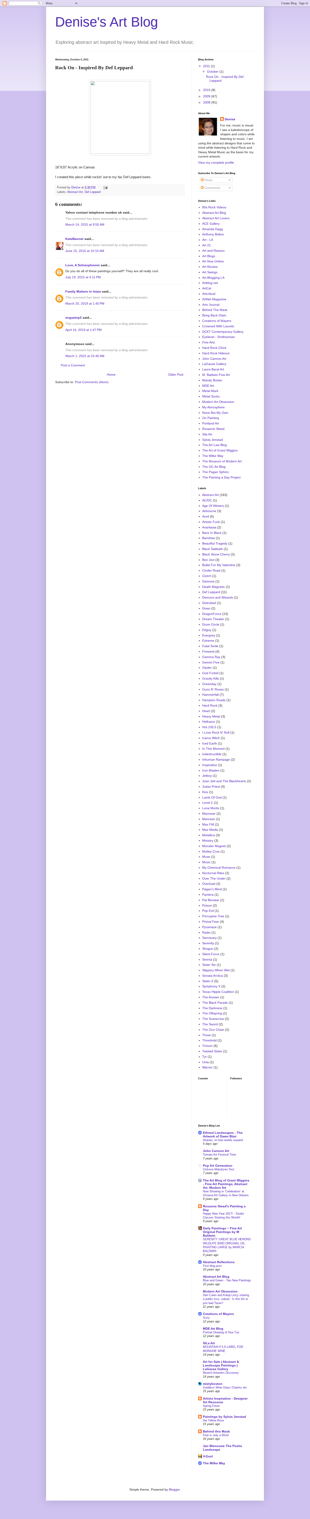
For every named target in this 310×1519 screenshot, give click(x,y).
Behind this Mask (216, 1431)
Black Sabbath (212, 549)
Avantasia (209, 527)
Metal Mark (210, 391)
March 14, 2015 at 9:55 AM (84, 224)
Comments (212, 188)
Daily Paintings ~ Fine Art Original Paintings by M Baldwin (222, 1231)
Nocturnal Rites (213, 873)
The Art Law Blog (214, 445)
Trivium (207, 1046)
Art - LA (207, 240)
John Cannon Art (214, 358)
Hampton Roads (214, 700)
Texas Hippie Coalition (218, 992)
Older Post (175, 374)
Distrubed (209, 603)
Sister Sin (209, 965)
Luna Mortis (210, 808)
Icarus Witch (211, 738)
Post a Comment (73, 365)
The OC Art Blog (214, 467)
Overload (208, 883)
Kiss (205, 792)
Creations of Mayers (216, 321)
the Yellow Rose (213, 1420)
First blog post (212, 1265)
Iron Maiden (210, 770)
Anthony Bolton (213, 234)
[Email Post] (105, 187)
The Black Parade (215, 1002)
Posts (208, 180)
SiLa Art (209, 1343)
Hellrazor (208, 721)
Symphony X (211, 986)
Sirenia (207, 959)
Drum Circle (210, 624)
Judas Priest (211, 786)
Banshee (208, 538)
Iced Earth (209, 743)
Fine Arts (208, 342)
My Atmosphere (213, 407)
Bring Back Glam (214, 315)
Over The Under (214, 878)
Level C (207, 802)
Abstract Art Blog (214, 213)
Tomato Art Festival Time (219, 1154)
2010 (207, 90)
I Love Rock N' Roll (215, 732)
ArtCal (206, 288)
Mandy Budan (212, 380)
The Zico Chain (213, 1029)
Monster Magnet (214, 846)
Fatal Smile (210, 646)
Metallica (208, 835)
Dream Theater (213, 619)
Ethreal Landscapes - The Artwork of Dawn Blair (223, 1134)
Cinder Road (211, 570)
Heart (206, 711)
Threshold (209, 1040)
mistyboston (212, 1384)
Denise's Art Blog (106, 22)
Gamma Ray (211, 657)
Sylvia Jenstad (212, 439)
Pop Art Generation (217, 1165)
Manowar (209, 813)
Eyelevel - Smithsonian (218, 337)
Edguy (206, 630)
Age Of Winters (213, 506)
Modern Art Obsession (218, 402)
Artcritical (208, 294)
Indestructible (211, 754)
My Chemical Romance (219, 867)
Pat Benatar (210, 900)
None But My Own (215, 412)
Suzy (206, 1317)
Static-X (207, 981)
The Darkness (212, 1008)
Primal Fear (210, 921)
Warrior (207, 1067)
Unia (205, 1062)
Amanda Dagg (212, 229)
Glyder (207, 667)
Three (206, 1035)
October (213, 71)
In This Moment (213, 748)
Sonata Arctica (212, 975)
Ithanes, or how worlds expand (223, 1140)
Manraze (208, 819)
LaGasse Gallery (214, 364)
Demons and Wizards (217, 597)
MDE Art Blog (213, 1328)
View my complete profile (216, 162)
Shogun (207, 948)
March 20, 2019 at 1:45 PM (84, 303)
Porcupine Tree (213, 916)
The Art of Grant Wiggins (220, 450)
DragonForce (211, 614)
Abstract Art (75, 192)
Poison (207, 905)
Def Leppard (93, 192)
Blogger (174, 1489)
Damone (208, 581)
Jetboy (207, 775)
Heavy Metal (211, 716)
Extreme (208, 640)
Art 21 (206, 245)
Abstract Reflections (219, 1262)
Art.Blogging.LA (213, 277)
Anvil (205, 516)
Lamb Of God (212, 797)
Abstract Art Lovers (215, 218)
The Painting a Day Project (221, 477)
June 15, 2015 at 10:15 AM (84, 251)
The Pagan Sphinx (215, 472)
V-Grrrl (208, 1456)
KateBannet (74, 239)
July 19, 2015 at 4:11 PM (83, 277)
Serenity (208, 943)
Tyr (204, 1056)
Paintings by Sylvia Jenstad (224, 1416)
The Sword (210, 1024)
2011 (207, 66)
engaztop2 (73, 317)
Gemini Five (210, 662)
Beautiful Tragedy (214, 543)
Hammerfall (210, 694)
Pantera (208, 894)
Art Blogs (208, 256)
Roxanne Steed (213, 429)
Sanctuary (209, 938)
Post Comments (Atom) (91, 382)
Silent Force (210, 954)
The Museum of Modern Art (222, 461)
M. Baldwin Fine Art (216, 375)
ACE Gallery (211, 223)
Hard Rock (209, 705)
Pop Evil (208, 910)
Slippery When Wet (216, 970)
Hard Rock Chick (214, 348)
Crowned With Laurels (218, 326)
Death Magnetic (213, 587)
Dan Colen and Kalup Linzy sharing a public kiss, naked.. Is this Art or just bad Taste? (226, 1299)
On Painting (210, 418)
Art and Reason (213, 250)
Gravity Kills (210, 678)
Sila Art (207, 434)
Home (111, 374)
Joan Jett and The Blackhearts (224, 781)
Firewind (208, 651)
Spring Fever (211, 1406)
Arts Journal (210, 304)
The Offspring (212, 1013)
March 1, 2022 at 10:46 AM (84, 356)
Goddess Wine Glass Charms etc (225, 1387)
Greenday (209, 684)
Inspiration (209, 765)
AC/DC (207, 500)
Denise (230, 119)
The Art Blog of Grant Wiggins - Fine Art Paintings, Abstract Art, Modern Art (226, 1184)
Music (206, 862)
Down (206, 608)
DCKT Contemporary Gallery (223, 331)
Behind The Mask (214, 310)
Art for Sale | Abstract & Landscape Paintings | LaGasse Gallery (221, 1365)
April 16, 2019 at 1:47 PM (83, 330)
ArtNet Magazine (214, 299)
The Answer (210, 997)
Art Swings (209, 272)
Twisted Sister (212, 1051)
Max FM (208, 824)
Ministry (207, 840)
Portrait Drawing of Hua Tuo (221, 1332)
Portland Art (210, 423)
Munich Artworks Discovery (221, 1372)
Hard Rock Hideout (215, 353)
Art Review (210, 267)
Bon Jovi (208, 560)
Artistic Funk (211, 522)
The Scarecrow (213, 1019)
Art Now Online (213, 261)
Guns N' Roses (213, 689)
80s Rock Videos (214, 207)
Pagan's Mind (212, 889)
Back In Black (211, 533)
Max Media (210, 829)
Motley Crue (211, 851)
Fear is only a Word (216, 1435)
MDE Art (208, 385)
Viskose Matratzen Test (218, 1169)
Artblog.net (210, 283)
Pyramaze (209, 927)
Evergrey (208, 635)
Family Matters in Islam (83, 291)
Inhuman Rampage (216, 759)
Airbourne (209, 511)
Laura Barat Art (213, 369)
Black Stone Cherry (216, 554)
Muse (206, 856)
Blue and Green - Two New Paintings (227, 1280)
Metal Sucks (211, 396)
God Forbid (210, 673)
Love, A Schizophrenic (82, 265)
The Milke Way (212, 456)
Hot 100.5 (209, 727)
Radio (206, 932)
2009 (207, 96)
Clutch (206, 576)
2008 (207, 102)
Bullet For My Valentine (218, 565)
